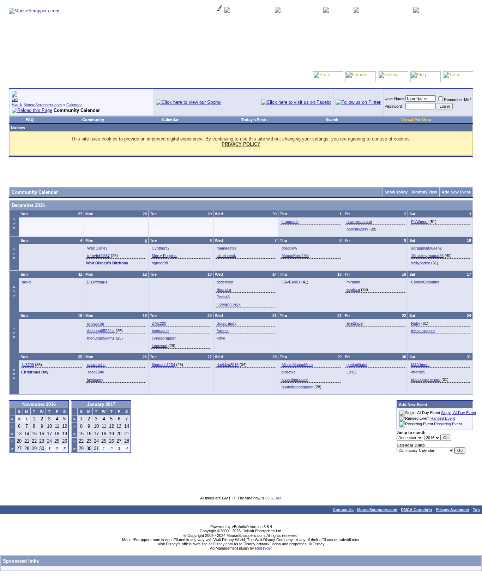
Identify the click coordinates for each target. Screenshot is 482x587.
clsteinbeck (226, 255)
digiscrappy (226, 323)
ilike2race (355, 323)
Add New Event (456, 192)
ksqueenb (290, 222)
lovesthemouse (295, 379)
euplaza (353, 289)
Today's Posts (254, 120)
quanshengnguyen (297, 387)
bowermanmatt (359, 222)
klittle (221, 338)
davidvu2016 (228, 365)
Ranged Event (442, 418)
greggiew (289, 248)
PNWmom (419, 222)
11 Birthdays (96, 282)
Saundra (224, 289)
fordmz (223, 331)
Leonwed (159, 345)
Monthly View (424, 192)
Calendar (74, 105)
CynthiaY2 (160, 248)
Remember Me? (457, 99)
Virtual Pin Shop (416, 120)
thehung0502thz (101, 331)
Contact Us (343, 510)
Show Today (396, 192)
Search (332, 120)
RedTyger (263, 548)
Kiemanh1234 (163, 365)
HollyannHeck (229, 304)
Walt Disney (97, 248)
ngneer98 (160, 263)
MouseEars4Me (295, 255)
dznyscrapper (423, 331)
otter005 (418, 372)
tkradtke (289, 372)
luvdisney (95, 379)
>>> (14, 223)
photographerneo (425, 379)
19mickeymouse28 (427, 255)
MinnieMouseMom (297, 365)
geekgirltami (357, 365)
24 (49, 441)
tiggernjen (225, 282)
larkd (26, 282)
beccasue (160, 331)
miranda (353, 282)
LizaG (352, 372)
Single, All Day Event (458, 413)
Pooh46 (223, 297)
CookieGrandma (425, 282)
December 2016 (28, 205)
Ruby (415, 323)
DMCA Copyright (416, 510)
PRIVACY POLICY (241, 144)
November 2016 (39, 404)
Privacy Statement (452, 510)
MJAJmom (420, 365)
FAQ (30, 120)
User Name (394, 98)
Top (476, 510)
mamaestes (227, 248)
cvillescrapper (164, 338)
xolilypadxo (420, 263)
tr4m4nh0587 (98, 255)
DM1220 (159, 323)
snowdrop (95, 323)
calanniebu (96, 365)
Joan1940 (95, 372)
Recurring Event (448, 424)
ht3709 (28, 365)
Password (393, 106)
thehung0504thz (101, 338)
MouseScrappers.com (43, 105)
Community (93, 120)
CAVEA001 (291, 282)
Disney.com (223, 544)
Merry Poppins (164, 255)
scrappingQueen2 (426, 248)
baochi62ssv (357, 229)
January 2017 (101, 404)
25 (80, 357)
